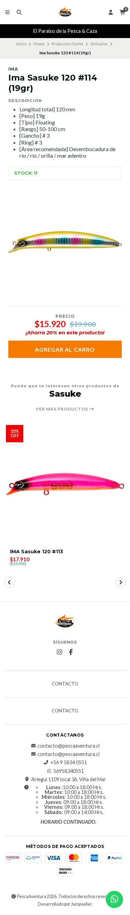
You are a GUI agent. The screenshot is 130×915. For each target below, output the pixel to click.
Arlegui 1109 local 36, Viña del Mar (68, 779)
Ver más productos (62, 409)
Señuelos (99, 43)
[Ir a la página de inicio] (65, 12)
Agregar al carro (65, 349)
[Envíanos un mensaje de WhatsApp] (114, 899)
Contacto (65, 684)
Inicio (21, 43)
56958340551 (68, 771)
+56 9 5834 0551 (68, 762)
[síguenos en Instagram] (59, 652)
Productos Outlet (67, 43)
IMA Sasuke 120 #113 (36, 552)
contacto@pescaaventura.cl (68, 745)
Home (39, 43)
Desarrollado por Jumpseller (65, 904)
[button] (9, 582)
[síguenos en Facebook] (71, 652)
